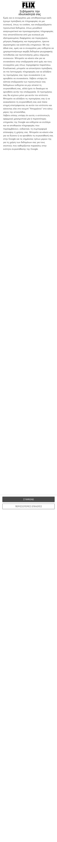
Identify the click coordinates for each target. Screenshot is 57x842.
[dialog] (28, 421)
